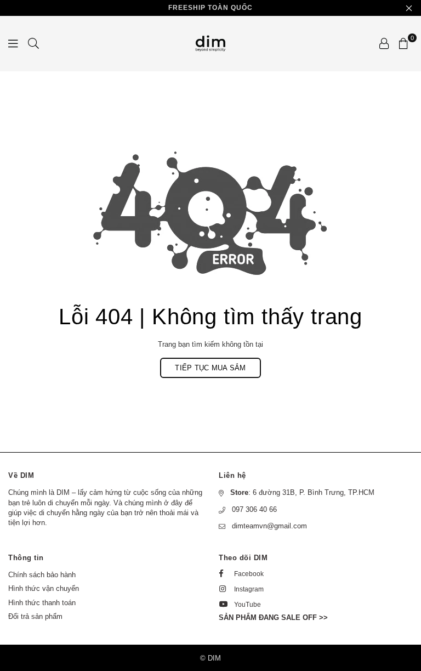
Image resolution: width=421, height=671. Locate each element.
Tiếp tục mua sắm (210, 368)
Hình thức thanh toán (42, 603)
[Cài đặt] (384, 43)
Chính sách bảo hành (42, 575)
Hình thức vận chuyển (43, 588)
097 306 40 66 (254, 509)
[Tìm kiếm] (33, 43)
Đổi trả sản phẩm (35, 616)
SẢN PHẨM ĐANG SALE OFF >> (273, 617)
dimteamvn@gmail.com (269, 526)
